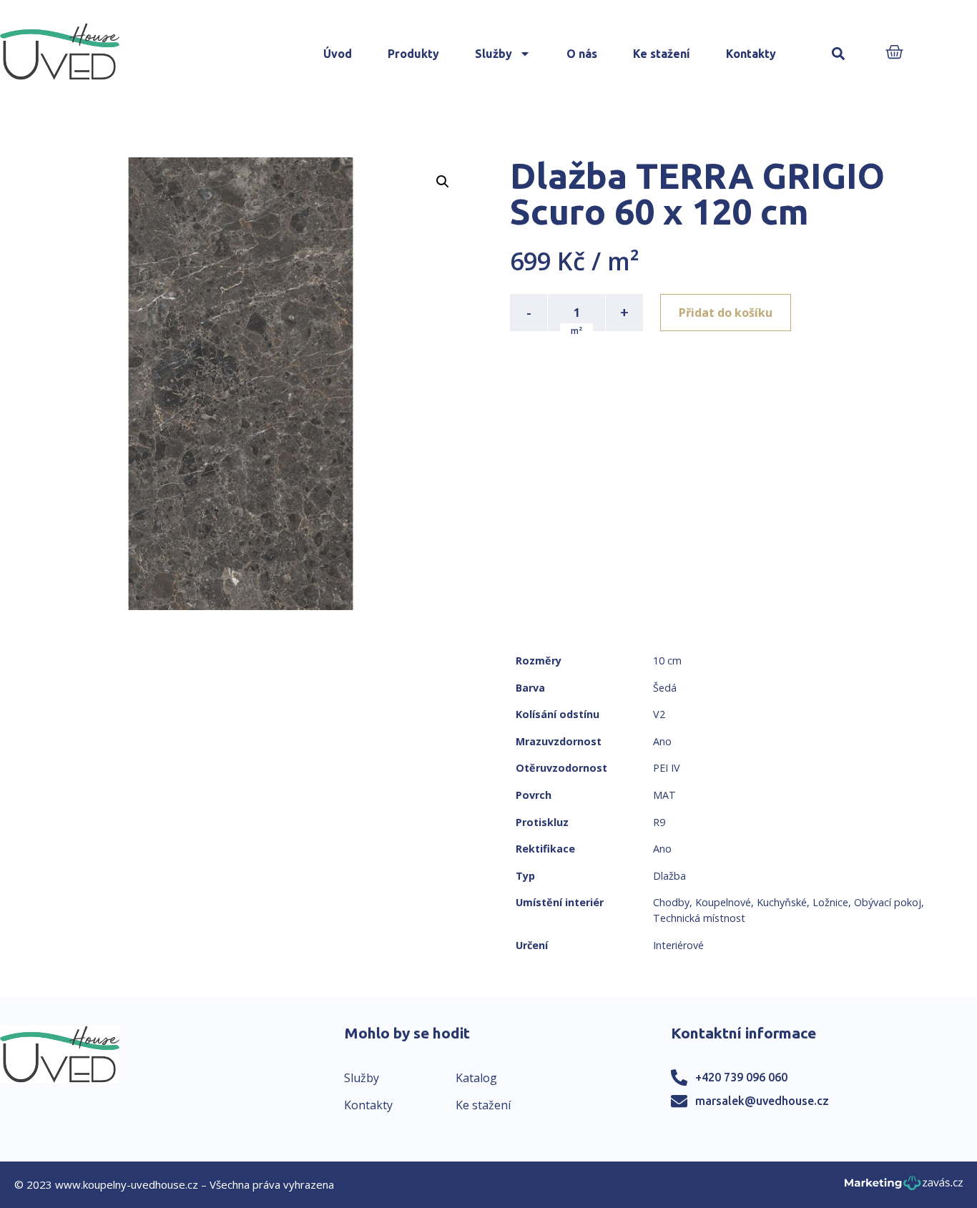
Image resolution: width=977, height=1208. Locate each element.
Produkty (413, 53)
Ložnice (830, 902)
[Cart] (894, 53)
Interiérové (678, 945)
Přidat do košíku (725, 312)
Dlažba (669, 876)
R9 (659, 822)
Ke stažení (661, 53)
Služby (493, 53)
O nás (581, 53)
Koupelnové (723, 902)
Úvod (337, 53)
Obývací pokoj (887, 902)
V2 (659, 714)
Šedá (665, 687)
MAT (664, 795)
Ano (662, 741)
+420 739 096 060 (741, 1077)
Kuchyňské (782, 902)
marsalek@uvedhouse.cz (762, 1100)
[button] (838, 54)
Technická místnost (699, 918)
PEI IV (666, 768)
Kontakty (751, 53)
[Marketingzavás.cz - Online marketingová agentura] (904, 1187)
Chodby (671, 902)
